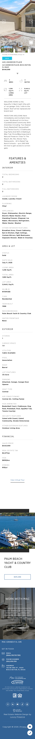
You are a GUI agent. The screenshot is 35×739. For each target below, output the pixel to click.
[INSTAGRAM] (8, 704)
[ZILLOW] (27, 704)
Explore (17, 577)
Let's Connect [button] (17, 628)
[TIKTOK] (22, 704)
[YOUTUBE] (17, 704)
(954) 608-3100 (11, 661)
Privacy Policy (26, 727)
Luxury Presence (17, 717)
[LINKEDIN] (12, 704)
